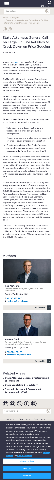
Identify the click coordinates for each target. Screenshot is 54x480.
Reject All (27, 469)
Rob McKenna (24, 288)
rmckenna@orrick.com (17, 301)
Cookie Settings (27, 461)
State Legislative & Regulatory (21, 385)
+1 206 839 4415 (14, 298)
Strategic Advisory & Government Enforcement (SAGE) (23, 391)
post (17, 62)
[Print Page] (10, 29)
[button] (5, 29)
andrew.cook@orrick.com (19, 355)
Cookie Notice (40, 419)
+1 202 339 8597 (14, 352)
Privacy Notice (25, 419)
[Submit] (47, 11)
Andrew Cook (26, 341)
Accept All (27, 476)
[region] (27, 450)
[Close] (50, 425)
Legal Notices (9, 419)
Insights (15, 18)
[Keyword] (48, 411)
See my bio (40, 308)
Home (5, 18)
